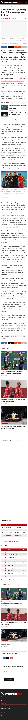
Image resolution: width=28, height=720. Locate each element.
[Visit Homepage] (12, 2)
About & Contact (5, 706)
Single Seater (7, 6)
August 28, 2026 (5, 605)
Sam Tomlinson (6, 18)
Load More (14, 435)
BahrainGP (7, 336)
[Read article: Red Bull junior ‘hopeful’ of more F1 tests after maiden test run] (4, 114)
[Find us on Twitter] (7, 658)
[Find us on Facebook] (4, 658)
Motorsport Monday (5, 708)
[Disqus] (14, 461)
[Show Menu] (26, 2)
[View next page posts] (15, 120)
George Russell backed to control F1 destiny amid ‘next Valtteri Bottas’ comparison (17, 107)
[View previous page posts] (13, 120)
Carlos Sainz (14, 336)
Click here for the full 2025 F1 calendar (10, 541)
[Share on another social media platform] (24, 47)
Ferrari (23, 336)
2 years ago (14, 18)
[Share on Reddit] (17, 47)
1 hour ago (12, 110)
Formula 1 (13, 6)
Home (2, 6)
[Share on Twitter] (11, 47)
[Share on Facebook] (4, 47)
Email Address (8, 672)
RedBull (4, 338)
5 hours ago (12, 116)
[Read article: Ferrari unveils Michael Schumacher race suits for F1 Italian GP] (14, 389)
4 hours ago (4, 403)
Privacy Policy (13, 706)
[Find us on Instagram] (11, 658)
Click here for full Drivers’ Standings (9, 580)
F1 (19, 336)
